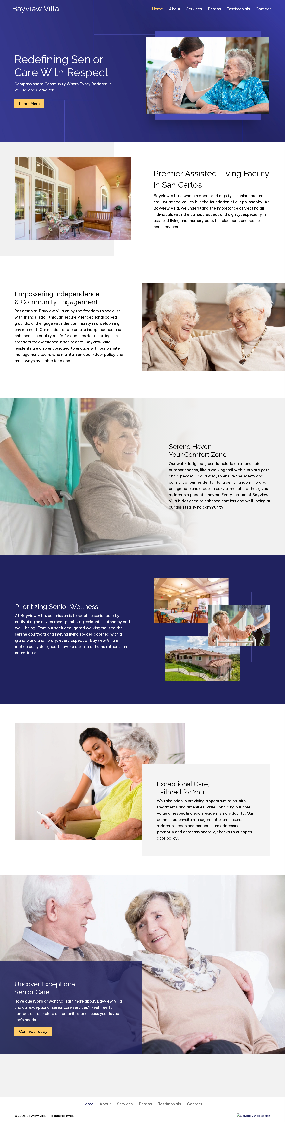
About (105, 1103)
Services (125, 1103)
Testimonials (169, 1103)
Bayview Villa (35, 8)
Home (87, 1103)
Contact (195, 1103)
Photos (145, 1103)
